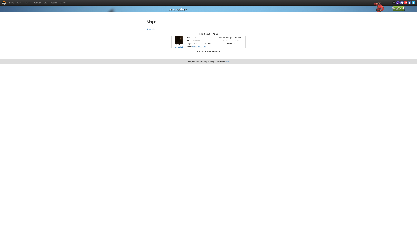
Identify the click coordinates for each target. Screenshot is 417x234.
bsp (176, 47)
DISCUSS (54, 3)
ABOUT (63, 3)
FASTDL (27, 3)
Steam (227, 62)
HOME (11, 3)
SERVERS (37, 3)
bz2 (181, 47)
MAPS (19, 3)
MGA (45, 3)
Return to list (151, 29)
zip (179, 47)
